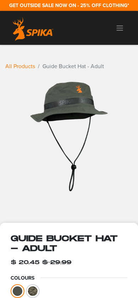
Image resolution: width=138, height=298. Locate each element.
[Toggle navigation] (120, 27)
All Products (20, 66)
